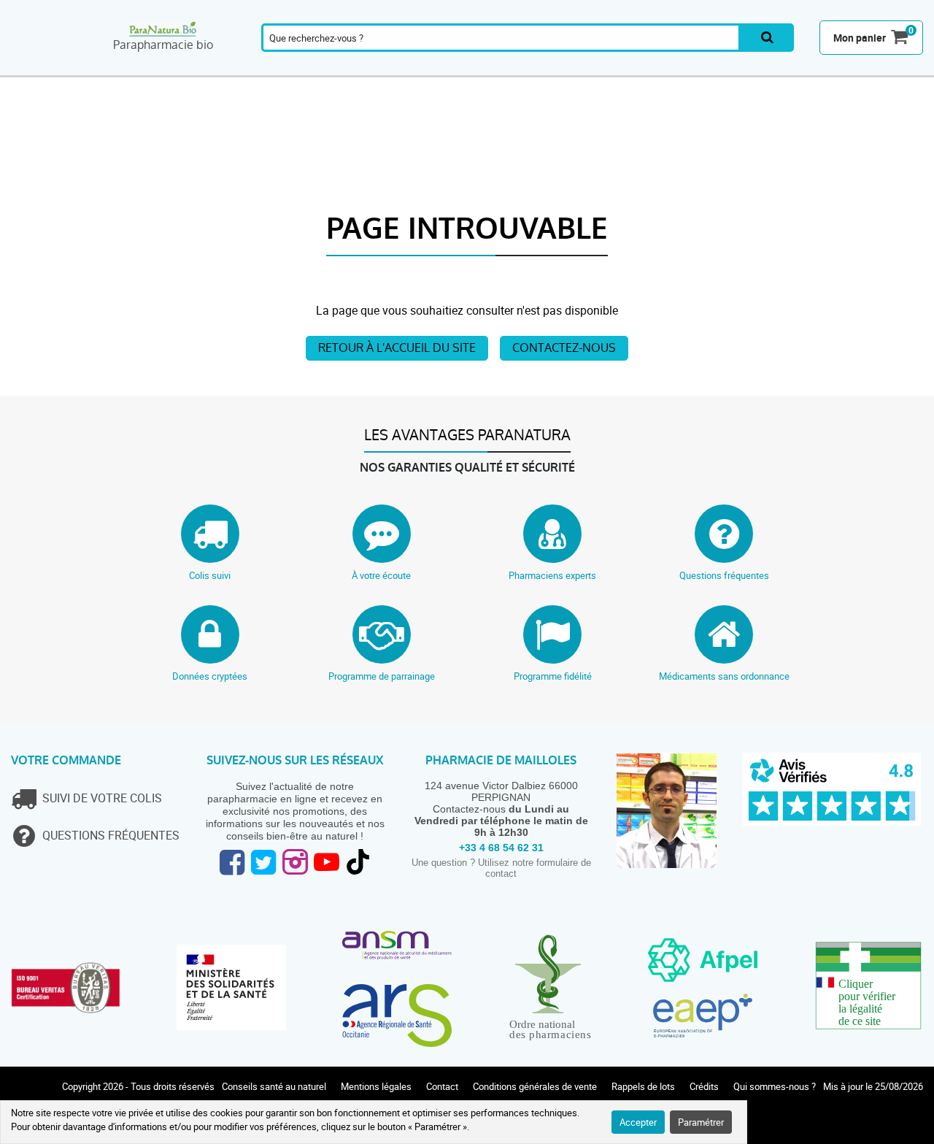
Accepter (638, 1122)
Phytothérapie (279, 68)
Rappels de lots (643, 1086)
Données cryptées (209, 676)
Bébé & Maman (420, 68)
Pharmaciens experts (552, 575)
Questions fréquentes (724, 575)
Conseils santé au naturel (274, 1086)
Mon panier (859, 38)
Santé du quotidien (207, 68)
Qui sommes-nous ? (774, 1086)
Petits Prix (892, 68)
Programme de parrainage (381, 676)
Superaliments (696, 68)
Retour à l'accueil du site (397, 347)
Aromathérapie (134, 68)
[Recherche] (767, 37)
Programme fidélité (553, 676)
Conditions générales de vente (535, 1086)
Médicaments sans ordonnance (724, 676)
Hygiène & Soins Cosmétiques (616, 68)
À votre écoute (381, 575)
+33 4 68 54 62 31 (501, 847)
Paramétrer (701, 1122)
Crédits (704, 1086)
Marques (830, 68)
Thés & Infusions (482, 68)
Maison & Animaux (768, 68)
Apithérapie (355, 68)
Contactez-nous (564, 347)
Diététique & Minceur (546, 68)
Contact (442, 1086)
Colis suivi (210, 575)
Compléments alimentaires (51, 68)
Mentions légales (376, 1086)
